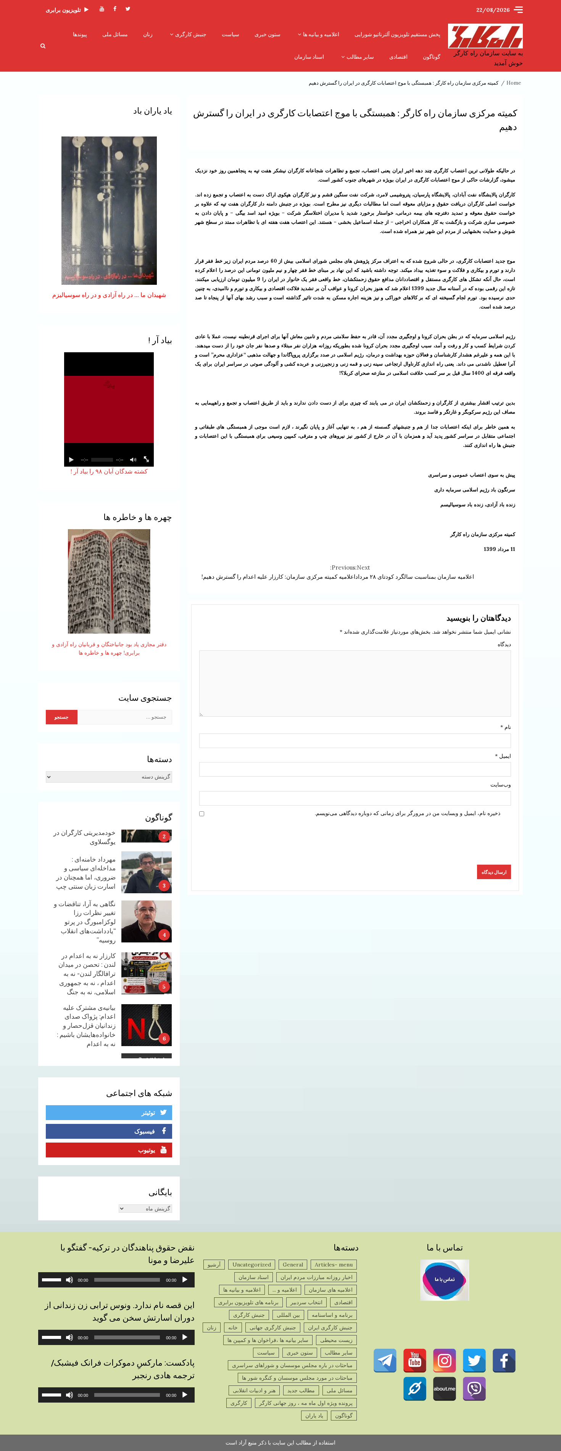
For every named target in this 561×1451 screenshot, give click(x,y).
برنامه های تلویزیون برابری (248, 1302)
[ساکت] (69, 1280)
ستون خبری (267, 34)
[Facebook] (504, 1360)
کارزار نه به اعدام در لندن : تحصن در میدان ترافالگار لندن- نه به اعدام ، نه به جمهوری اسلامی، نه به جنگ (146, 933)
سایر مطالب (360, 56)
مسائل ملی (115, 34)
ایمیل (503, 756)
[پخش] (185, 1280)
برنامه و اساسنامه (332, 1314)
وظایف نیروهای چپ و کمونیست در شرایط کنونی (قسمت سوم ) (146, 1034)
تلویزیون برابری (63, 9)
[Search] (43, 46)
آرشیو (214, 1264)
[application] (116, 1279)
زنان (148, 34)
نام (505, 727)
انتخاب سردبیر (306, 1302)
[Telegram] (385, 1360)
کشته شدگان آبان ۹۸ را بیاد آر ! (109, 471)
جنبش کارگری (190, 34)
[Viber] (474, 1389)
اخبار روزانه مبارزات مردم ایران (316, 1277)
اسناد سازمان (309, 56)
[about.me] (444, 1389)
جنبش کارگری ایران (330, 1327)
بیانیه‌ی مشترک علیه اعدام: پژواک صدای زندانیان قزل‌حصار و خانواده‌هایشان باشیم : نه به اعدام (146, 985)
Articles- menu (334, 1264)
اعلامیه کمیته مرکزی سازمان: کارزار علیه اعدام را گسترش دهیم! (278, 572)
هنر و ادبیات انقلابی (254, 1390)
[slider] (52, 1279)
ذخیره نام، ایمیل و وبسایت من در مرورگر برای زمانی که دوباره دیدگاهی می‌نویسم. (407, 813)
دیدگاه (504, 644)
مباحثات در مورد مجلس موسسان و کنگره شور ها (297, 1377)
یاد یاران (314, 1415)
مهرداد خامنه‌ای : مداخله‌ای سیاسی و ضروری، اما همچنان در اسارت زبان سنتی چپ (146, 832)
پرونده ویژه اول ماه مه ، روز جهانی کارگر (306, 1403)
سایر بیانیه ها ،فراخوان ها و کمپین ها (267, 1340)
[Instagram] (444, 1360)
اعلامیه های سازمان (331, 1289)
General (293, 1264)
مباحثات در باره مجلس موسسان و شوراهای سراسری (292, 1365)
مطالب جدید (301, 1390)
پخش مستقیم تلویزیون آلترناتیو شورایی (397, 34)
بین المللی (288, 1314)
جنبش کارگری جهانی (273, 1327)
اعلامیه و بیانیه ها (321, 34)
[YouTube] (415, 1360)
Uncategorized (251, 1264)
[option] (109, 834)
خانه (233, 1327)
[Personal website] (415, 1389)
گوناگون (431, 56)
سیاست (230, 34)
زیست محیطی (336, 1340)
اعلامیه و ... (284, 1289)
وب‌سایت (500, 784)
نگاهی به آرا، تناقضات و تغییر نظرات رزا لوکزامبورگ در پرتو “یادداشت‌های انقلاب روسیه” (146, 881)
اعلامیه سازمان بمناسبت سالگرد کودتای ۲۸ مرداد (414, 572)
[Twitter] (474, 1360)
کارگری (239, 1403)
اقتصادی (398, 56)
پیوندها (80, 34)
